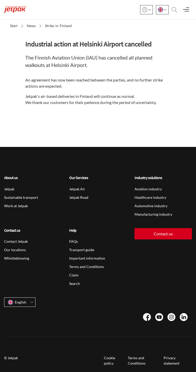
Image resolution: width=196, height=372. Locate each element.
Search (74, 283)
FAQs (73, 241)
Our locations (15, 250)
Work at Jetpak (16, 206)
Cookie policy (109, 360)
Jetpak (9, 189)
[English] (162, 9)
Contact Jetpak (16, 241)
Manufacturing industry (153, 214)
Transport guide (81, 250)
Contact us (163, 233)
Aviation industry (148, 189)
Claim (74, 275)
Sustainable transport (21, 197)
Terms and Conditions (86, 266)
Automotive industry (150, 206)
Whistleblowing (16, 258)
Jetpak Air (77, 189)
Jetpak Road (78, 197)
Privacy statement (171, 360)
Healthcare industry (150, 197)
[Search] (174, 9)
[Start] (15, 9)
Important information (87, 258)
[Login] (146, 9)
